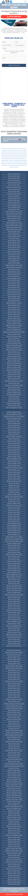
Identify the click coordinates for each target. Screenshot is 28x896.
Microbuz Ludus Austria (14, 514)
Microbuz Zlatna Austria (14, 884)
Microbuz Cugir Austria (14, 383)
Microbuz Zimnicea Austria (14, 882)
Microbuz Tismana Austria (14, 819)
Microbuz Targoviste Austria (14, 779)
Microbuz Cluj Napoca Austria (14, 358)
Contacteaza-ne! (14, 34)
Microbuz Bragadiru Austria (14, 278)
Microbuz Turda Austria (14, 833)
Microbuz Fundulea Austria (14, 447)
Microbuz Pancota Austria (14, 619)
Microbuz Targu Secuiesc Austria (14, 799)
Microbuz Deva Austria (14, 401)
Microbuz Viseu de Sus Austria (14, 868)
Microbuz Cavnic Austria (14, 340)
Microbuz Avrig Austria (14, 200)
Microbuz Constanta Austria (14, 367)
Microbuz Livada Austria (14, 512)
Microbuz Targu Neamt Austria (14, 795)
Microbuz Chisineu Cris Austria (14, 349)
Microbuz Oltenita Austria (14, 597)
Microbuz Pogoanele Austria (14, 650)
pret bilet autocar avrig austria (8, 158)
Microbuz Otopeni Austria (14, 612)
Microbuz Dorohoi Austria (14, 405)
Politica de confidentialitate (12, 890)
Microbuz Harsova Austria (14, 472)
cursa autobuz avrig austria (14, 150)
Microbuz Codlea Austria (14, 361)
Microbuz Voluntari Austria (14, 873)
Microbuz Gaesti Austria (14, 450)
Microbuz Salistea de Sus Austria (14, 699)
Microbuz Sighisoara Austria (14, 737)
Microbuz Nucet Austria (14, 583)
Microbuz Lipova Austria (14, 507)
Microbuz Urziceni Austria (14, 846)
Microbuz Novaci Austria (14, 581)
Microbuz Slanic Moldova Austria (14, 750)
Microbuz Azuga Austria (14, 202)
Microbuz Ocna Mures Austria (14, 585)
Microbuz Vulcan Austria (14, 875)
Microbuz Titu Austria (14, 821)
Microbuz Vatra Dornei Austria (14, 859)
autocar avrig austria (17, 148)
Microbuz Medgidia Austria (14, 532)
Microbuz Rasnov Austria (14, 670)
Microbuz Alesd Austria (14, 185)
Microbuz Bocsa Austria (14, 263)
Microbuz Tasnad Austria (14, 804)
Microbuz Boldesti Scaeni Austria (14, 265)
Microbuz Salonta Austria (14, 701)
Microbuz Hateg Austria (14, 474)
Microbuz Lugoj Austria (14, 516)
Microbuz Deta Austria (14, 398)
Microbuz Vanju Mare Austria (14, 853)
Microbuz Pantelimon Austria (14, 621)
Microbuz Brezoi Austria (14, 287)
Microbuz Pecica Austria (14, 628)
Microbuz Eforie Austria (14, 421)
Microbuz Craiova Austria (14, 378)
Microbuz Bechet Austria (14, 245)
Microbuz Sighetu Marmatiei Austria (14, 735)
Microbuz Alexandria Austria (14, 187)
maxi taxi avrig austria (22, 153)
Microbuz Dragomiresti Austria (14, 414)
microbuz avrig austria (16, 155)
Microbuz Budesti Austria (14, 296)
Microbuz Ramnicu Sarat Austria (14, 665)
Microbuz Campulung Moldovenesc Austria (14, 332)
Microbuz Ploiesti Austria (14, 641)
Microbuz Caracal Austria (14, 334)
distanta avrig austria (12, 153)
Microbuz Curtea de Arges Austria (14, 385)
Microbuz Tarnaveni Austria (14, 801)
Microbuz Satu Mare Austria (14, 714)
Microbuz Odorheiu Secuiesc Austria (14, 594)
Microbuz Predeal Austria (14, 657)
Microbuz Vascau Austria (14, 855)
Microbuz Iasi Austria (14, 487)
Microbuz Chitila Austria (14, 352)
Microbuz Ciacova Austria (14, 354)
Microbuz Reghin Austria (14, 674)
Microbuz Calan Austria (14, 316)
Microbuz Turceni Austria (14, 830)
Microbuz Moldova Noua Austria (14, 554)
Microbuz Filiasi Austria (14, 438)
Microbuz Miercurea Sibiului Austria (14, 541)
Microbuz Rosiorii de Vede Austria (14, 681)
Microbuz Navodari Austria (14, 570)
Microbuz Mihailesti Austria (14, 543)
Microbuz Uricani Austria (14, 841)
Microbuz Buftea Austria (14, 298)
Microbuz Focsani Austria (14, 443)
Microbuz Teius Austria (14, 813)
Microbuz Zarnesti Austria (14, 879)
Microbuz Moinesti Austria (14, 552)
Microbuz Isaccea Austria (14, 499)
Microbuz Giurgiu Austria (14, 465)
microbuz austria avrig (6, 155)
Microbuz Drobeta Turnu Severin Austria (14, 416)
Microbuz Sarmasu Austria (14, 712)
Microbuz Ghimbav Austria (14, 463)
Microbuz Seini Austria (14, 728)
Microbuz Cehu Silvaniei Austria (14, 345)
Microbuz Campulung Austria (14, 329)
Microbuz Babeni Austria (14, 207)
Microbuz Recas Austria (14, 672)
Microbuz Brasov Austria (14, 283)
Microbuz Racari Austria (14, 661)
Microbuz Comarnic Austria (14, 365)
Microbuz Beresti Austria (14, 254)
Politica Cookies (22, 890)
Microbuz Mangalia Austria (14, 525)
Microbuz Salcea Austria (14, 694)
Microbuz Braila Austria (14, 280)
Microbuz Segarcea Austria (14, 726)
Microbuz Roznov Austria (14, 686)
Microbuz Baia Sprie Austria (14, 218)
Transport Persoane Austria (12, 888)
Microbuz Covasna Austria (14, 376)
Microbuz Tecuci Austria (14, 810)
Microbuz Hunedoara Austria (14, 481)
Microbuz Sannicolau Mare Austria (14, 708)
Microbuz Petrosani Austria (14, 632)
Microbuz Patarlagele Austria (14, 626)
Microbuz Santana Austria (14, 710)
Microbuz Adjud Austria (14, 176)
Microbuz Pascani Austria (14, 623)
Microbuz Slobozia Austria (14, 755)
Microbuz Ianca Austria (14, 485)
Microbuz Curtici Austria (14, 387)
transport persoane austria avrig (15, 165)
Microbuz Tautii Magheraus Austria (14, 806)
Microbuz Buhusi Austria (14, 300)
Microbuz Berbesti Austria (14, 251)
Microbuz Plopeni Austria (14, 643)
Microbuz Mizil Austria (14, 550)
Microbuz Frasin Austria (14, 445)
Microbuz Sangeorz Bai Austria (14, 706)
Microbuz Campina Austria (14, 327)
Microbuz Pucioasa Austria (14, 659)
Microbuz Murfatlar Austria (14, 561)
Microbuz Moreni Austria (14, 556)
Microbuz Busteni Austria (14, 305)
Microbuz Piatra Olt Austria (14, 637)
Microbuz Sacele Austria (14, 690)
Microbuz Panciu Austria (14, 617)
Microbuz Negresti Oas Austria (14, 574)
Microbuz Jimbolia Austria (14, 503)
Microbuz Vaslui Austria (14, 857)
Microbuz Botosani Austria (14, 274)
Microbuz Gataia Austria (14, 454)
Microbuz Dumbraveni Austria (14, 418)
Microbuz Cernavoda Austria (14, 347)
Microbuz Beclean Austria (14, 247)
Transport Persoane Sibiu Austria (14, 732)
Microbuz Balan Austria (14, 234)
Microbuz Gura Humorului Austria (14, 467)
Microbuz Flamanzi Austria (14, 441)
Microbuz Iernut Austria (14, 490)
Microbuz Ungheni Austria (14, 839)
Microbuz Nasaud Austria (14, 568)
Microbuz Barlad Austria (14, 242)
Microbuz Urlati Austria (14, 844)
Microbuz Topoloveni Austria (14, 826)
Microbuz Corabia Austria (14, 372)
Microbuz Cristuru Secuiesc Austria (14, 381)
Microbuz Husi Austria (14, 483)
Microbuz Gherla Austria (14, 461)
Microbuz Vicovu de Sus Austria (14, 862)
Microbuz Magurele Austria (14, 523)
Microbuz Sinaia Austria (14, 743)
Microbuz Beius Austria (14, 249)
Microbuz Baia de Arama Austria (14, 211)
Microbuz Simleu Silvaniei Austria (14, 741)
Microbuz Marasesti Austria (14, 527)
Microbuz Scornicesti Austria (14, 719)
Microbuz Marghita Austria (14, 530)
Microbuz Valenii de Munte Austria (14, 850)
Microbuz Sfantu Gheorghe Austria (14, 730)
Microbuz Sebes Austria (14, 721)
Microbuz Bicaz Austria (14, 256)
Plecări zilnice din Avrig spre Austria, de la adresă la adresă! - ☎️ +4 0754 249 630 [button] (14, 139)
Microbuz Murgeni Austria (14, 563)
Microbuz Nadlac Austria (14, 565)
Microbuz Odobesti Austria (14, 592)
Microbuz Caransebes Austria (14, 336)
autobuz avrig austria (7, 148)
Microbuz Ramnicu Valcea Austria (14, 668)
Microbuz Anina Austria (14, 191)
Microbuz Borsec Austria (14, 271)
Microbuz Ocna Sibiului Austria (14, 588)
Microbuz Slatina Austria (14, 752)
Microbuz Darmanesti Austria (14, 394)
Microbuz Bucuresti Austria (14, 294)
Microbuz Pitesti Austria (14, 639)
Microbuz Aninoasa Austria (14, 193)
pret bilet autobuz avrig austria (20, 157)
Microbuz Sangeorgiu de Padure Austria (14, 703)
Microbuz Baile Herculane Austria (14, 225)
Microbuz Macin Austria (14, 521)
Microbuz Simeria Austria (14, 739)
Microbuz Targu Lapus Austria (14, 790)
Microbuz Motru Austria (14, 559)
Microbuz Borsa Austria (14, 269)
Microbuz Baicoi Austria (14, 220)
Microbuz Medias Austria (14, 534)
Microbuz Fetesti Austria (14, 432)
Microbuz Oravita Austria (14, 605)
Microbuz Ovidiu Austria (14, 614)
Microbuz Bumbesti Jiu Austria (14, 303)
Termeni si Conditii (14, 891)
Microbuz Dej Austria (14, 396)
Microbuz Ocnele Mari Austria (14, 590)
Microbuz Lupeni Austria (14, 519)
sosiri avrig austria (18, 161)
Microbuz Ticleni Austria (14, 815)
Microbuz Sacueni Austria (14, 692)
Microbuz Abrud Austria (14, 173)
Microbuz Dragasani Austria (14, 412)
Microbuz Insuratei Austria (14, 494)
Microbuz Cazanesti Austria (14, 343)
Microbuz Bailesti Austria (14, 231)
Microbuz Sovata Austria (14, 761)
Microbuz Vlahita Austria (14, 870)
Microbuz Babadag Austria (14, 205)
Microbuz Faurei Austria (14, 429)
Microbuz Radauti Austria (14, 663)
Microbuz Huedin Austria (14, 478)
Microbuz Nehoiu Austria (14, 579)
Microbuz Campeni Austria (14, 323)
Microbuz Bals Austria (14, 238)
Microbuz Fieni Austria (14, 434)
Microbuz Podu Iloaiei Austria (14, 646)
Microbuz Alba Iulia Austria (14, 182)
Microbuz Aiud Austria (14, 180)
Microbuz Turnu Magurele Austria (14, 835)
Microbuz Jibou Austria (14, 501)
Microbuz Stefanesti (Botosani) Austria (14, 766)
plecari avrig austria (8, 157)
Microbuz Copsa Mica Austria (14, 369)
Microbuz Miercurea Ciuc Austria (14, 536)
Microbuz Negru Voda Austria (14, 577)
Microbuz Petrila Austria (14, 630)
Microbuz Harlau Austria (14, 470)
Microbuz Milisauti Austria (14, 545)
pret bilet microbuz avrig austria (11, 160)
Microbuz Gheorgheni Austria (14, 458)
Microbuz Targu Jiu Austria (14, 788)
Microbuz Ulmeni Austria (14, 837)
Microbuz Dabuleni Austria (14, 390)
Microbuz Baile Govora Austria (14, 222)
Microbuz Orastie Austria (14, 603)
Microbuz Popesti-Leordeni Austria (14, 652)
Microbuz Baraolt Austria (14, 240)
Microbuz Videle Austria (14, 866)
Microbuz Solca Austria (14, 757)
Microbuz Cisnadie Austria (14, 356)
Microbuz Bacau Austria (14, 209)
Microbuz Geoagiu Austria (14, 456)
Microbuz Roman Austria (14, 679)
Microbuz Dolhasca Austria (14, 403)
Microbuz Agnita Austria (14, 178)
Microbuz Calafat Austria (14, 314)
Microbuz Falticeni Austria (14, 427)
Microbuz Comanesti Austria (14, 363)
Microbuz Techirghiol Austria (14, 808)
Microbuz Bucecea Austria (14, 291)
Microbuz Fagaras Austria (14, 423)
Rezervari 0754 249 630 (14, 894)
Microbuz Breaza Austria (14, 285)
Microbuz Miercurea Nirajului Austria (14, 539)
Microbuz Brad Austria (14, 276)
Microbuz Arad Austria (14, 196)
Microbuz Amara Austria (14, 189)
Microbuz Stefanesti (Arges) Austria (14, 763)
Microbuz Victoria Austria (14, 864)
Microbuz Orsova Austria (14, 608)
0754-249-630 (15, 17)
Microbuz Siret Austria (14, 746)
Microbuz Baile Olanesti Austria (14, 227)
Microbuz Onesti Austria (14, 599)
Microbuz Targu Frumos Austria (14, 786)
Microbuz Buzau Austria (14, 307)
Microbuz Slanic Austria (14, 748)
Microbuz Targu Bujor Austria (14, 781)
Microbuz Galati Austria (14, 452)
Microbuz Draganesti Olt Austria (14, 407)
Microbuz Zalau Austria (14, 877)
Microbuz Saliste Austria (14, 697)
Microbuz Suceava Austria (14, 772)
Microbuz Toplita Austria (14, 824)
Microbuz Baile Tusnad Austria (14, 229)
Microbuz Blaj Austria (14, 260)
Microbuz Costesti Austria (14, 374)
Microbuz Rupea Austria (14, 688)
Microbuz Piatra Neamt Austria (14, 634)
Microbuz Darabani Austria (14, 392)
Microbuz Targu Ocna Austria (14, 797)
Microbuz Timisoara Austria (14, 817)
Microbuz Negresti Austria (14, 572)
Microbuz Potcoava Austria (14, 654)
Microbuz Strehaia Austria (14, 770)
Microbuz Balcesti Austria (14, 236)
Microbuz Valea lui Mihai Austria (14, 848)
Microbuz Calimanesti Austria (14, 320)
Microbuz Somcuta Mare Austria (14, 759)
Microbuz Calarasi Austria (14, 318)
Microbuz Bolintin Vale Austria (14, 267)
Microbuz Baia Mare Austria (14, 216)
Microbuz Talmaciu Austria (14, 775)
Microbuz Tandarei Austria (14, 777)
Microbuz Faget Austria (14, 425)
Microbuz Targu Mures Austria (14, 792)
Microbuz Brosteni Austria (14, 289)
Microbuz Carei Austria (14, 338)
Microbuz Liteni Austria (14, 510)
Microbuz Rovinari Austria (14, 683)
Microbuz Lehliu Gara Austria (14, 505)
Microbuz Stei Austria (14, 768)
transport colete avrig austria (13, 163)
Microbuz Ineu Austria (14, 492)
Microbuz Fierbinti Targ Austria (14, 436)
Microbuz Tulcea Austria (14, 828)
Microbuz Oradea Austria (14, 601)
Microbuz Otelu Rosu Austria (14, 610)
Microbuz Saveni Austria (14, 717)
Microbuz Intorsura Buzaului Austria (14, 496)
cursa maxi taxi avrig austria (13, 151)
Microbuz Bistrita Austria (14, 258)
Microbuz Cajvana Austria (14, 312)
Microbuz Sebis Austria (14, 723)
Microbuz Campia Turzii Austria (14, 325)
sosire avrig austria (9, 161)
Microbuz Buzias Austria (14, 309)
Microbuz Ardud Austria (14, 198)
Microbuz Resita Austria (14, 677)
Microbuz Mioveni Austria (14, 548)
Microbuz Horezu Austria (14, 476)
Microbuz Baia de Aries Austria (14, 214)
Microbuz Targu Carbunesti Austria (14, 784)
